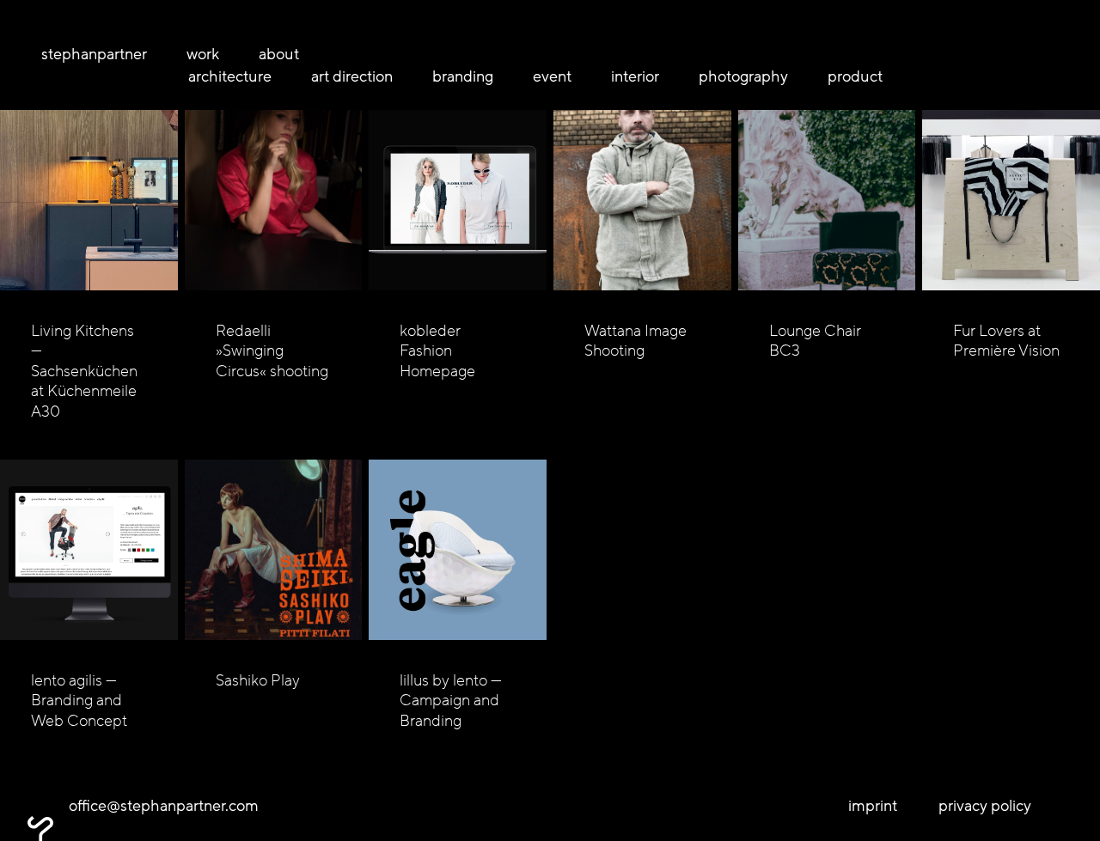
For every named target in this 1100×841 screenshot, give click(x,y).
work (202, 54)
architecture (230, 77)
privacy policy (984, 806)
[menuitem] (107, 54)
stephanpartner (94, 54)
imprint (872, 806)
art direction (352, 77)
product (855, 77)
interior (635, 77)
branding (462, 77)
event (552, 77)
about (279, 54)
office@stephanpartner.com (164, 806)
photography (743, 77)
